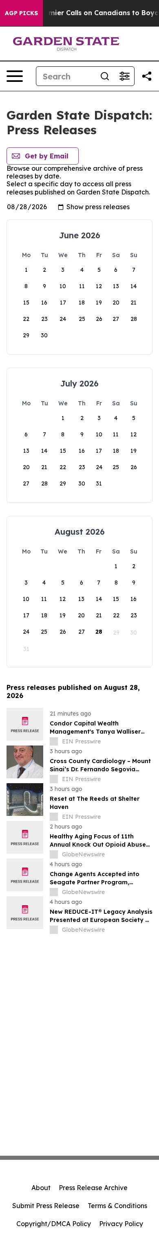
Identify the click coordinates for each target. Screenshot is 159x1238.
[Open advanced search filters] (124, 76)
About (41, 1188)
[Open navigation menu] (15, 76)
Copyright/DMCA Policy (53, 1224)
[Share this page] (146, 76)
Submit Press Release (46, 1206)
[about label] (54, 741)
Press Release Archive (93, 1188)
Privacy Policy (121, 1224)
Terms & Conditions (117, 1206)
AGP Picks (21, 13)
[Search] (105, 76)
